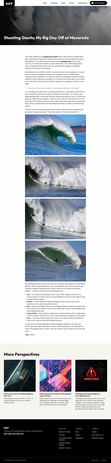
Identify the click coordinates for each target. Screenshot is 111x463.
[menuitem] (45, 3)
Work (77, 432)
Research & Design (64, 432)
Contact (94, 432)
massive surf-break (50, 56)
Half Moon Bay (66, 61)
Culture (77, 435)
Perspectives (79, 438)
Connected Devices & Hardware (65, 439)
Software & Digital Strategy (64, 444)
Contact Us (94, 460)
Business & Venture (65, 448)
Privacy (103, 460)
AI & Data (62, 435)
